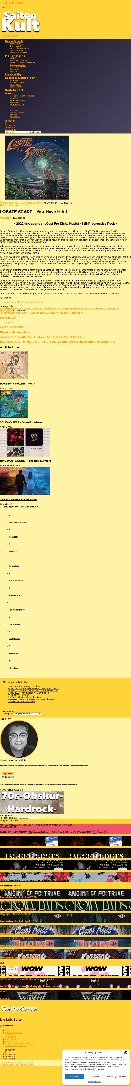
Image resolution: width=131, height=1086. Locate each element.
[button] (126, 1052)
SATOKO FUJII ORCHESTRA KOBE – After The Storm (33, 691)
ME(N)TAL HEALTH (17, 105)
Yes (102, 309)
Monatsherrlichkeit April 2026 (18, 921)
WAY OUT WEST (10, 974)
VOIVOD (5, 998)
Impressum (11, 1041)
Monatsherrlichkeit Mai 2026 (18, 909)
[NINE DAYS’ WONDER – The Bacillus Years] (25, 456)
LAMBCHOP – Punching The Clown (24, 686)
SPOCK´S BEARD (92, 309)
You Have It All (111, 309)
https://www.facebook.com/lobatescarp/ (21, 302)
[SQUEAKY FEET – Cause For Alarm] (14, 417)
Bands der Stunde (18, 67)
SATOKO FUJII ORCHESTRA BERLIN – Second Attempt (33, 689)
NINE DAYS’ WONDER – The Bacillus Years (25, 460)
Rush (81, 309)
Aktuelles (14, 98)
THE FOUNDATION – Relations (18, 499)
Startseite (6, 203)
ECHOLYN (4, 309)
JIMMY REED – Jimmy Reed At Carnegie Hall (29, 693)
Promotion (15, 117)
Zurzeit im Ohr (16, 46)
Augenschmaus (17, 82)
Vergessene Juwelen (19, 60)
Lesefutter (15, 80)
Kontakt (13, 115)
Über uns (14, 110)
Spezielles (14, 69)
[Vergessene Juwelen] (32, 813)
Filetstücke (15, 58)
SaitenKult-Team (17, 112)
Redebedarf (14, 89)
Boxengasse (15, 85)
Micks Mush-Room (18, 100)
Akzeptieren (74, 1076)
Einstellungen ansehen (116, 1076)
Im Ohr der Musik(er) (19, 48)
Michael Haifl (6, 218)
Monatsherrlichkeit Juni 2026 (18, 897)
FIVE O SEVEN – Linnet (18, 695)
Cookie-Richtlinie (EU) (16, 1046)
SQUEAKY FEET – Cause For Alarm (21, 422)
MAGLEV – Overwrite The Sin (17, 383)
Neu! (9, 93)
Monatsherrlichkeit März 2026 (19, 933)
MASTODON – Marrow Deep (21, 702)
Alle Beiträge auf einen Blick (22, 96)
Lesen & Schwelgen (20, 77)
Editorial (14, 102)
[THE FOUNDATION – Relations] (25, 494)
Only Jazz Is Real (17, 65)
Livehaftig (13, 74)
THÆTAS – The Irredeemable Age (24, 697)
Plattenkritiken (17, 44)
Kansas (29, 309)
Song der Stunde (17, 50)
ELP (11, 309)
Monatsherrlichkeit (19, 53)
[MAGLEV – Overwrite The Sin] (14, 379)
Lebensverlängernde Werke (22, 62)
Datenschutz (12, 1039)
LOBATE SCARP (40, 309)
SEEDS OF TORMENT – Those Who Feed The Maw (31, 699)
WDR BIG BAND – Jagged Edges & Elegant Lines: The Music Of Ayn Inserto (45, 856)
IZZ (23, 309)
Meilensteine (15, 55)
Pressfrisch (14, 41)
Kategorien (8, 714)
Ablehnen (95, 1076)
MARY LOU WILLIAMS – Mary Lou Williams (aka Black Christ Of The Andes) (45, 832)
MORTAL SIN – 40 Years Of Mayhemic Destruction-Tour (33, 986)
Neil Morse (53, 309)
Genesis (17, 309)
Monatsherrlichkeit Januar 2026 (20, 957)
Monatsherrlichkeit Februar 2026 (20, 945)
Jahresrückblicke (18, 71)
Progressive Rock (69, 309)
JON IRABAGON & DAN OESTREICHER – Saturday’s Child (34, 880)
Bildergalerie (16, 87)
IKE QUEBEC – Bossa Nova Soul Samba (23, 868)
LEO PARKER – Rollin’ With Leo (19, 844)
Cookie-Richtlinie (94, 1082)
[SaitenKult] (20, 32)
